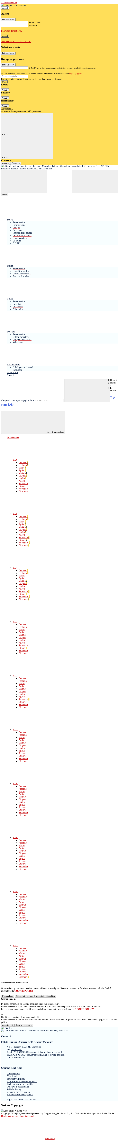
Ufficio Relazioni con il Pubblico (22, 1081)
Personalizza (7, 996)
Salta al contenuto (9, 2)
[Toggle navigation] (24, 181)
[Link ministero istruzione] (14, 5)
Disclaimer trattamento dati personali (18, 1116)
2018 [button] (15, 891)
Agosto (22, 481)
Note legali (12, 1076)
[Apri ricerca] (95, 181)
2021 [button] (15, 729)
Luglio (22, 478)
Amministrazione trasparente (20, 1094)
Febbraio (23, 465)
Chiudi (5, 90)
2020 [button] (15, 783)
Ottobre (22, 486)
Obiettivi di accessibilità (18, 1086)
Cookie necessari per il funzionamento (19, 1017)
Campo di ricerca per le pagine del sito (18, 400)
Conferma (15, 163)
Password (33, 25)
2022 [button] (15, 675)
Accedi (5, 8)
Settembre (23, 483)
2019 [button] (15, 837)
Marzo (22, 467)
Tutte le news (13, 437)
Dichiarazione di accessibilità (20, 1084)
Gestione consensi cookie (18, 1092)
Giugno (23, 475)
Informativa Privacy (16, 1079)
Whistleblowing (14, 1089)
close (4, 195)
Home (113, 380)
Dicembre (23, 491)
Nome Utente (35, 22)
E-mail (32, 67)
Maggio (23, 473)
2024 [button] (15, 567)
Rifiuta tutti (24, 996)
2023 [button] (15, 621)
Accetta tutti (45, 996)
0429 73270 (16, 1049)
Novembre (23, 488)
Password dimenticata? (11, 31)
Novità (113, 382)
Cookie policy (13, 1073)
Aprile (22, 470)
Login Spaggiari (75, 73)
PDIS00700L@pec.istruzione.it (38, 1055)
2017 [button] (15, 945)
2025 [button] (15, 514)
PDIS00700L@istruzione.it (37, 1052)
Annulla (5, 163)
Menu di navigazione (55, 432)
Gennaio (23, 462)
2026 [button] (15, 460)
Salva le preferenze (24, 1025)
